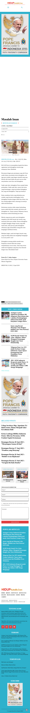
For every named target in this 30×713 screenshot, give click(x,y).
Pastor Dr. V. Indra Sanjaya (8, 303)
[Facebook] (2, 137)
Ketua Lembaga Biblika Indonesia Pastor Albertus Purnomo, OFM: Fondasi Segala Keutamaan (13, 436)
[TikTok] (10, 626)
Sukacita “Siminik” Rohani (22, 481)
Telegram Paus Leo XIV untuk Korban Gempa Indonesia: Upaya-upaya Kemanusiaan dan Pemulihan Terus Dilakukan (19, 351)
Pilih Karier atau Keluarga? (7, 662)
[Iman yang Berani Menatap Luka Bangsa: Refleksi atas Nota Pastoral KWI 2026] (5, 329)
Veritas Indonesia (5, 370)
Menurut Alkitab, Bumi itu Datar (8, 664)
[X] (6, 137)
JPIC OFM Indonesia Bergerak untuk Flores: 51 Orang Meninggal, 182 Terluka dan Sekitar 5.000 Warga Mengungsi (19, 363)
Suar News (4, 573)
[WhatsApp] (9, 137)
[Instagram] (6, 626)
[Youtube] (14, 626)
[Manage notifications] (27, 710)
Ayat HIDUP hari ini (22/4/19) (8, 480)
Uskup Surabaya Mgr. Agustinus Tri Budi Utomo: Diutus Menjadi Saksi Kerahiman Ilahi (14, 428)
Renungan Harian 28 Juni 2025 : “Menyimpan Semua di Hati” (13, 443)
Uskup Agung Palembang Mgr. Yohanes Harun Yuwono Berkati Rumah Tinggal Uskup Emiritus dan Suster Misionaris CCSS (14, 672)
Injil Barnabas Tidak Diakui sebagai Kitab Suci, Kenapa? (13, 667)
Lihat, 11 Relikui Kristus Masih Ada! (9, 676)
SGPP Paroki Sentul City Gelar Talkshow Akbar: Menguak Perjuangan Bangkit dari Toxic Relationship (19, 339)
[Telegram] (12, 137)
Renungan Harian (10, 123)
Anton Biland (9, 125)
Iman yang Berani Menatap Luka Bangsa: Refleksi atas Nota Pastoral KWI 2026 (19, 328)
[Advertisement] (15, 75)
